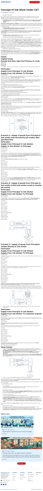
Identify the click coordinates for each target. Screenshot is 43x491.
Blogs (37, 474)
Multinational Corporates (22, 475)
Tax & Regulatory (31, 476)
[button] (41, 2)
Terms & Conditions (39, 489)
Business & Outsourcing (30, 480)
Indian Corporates (23, 477)
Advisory (29, 478)
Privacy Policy (33, 489)
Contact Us (14, 476)
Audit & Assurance (31, 474)
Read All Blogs (20, 463)
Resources (13, 480)
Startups (21, 479)
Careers (13, 478)
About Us (13, 474)
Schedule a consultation (34, 2)
